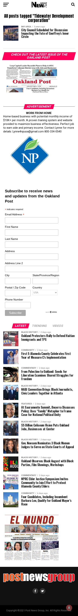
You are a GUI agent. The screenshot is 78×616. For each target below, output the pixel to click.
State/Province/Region (45, 275)
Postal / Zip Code (15, 287)
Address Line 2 (14, 263)
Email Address (14, 215)
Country (37, 287)
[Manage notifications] (69, 608)
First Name (11, 226)
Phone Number (14, 299)
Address (10, 251)
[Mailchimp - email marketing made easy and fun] (51, 312)
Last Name (11, 238)
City (7, 275)
